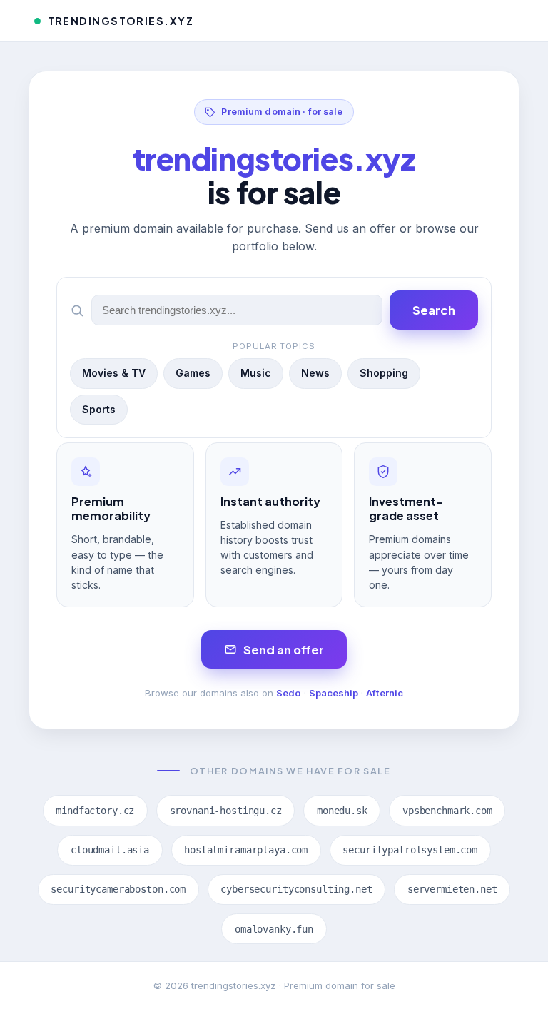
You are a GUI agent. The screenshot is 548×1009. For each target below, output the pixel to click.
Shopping (384, 373)
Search (433, 310)
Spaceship (333, 693)
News (315, 373)
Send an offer (283, 649)
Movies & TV (114, 373)
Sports (99, 409)
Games (193, 373)
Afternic (384, 693)
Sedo (288, 693)
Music (255, 373)
